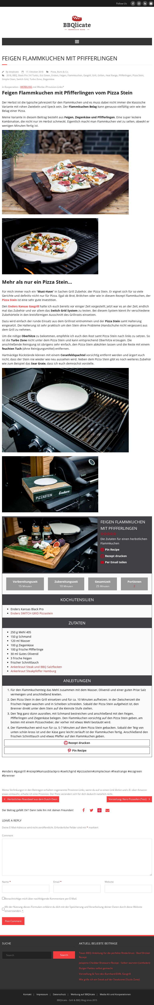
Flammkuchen (75, 75)
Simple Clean (8, 79)
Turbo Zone (36, 79)
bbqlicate (14, 71)
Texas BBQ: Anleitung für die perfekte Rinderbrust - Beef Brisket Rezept (114, 955)
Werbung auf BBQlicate (83, 994)
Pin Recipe (111, 549)
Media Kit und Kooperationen (115, 994)
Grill (94, 75)
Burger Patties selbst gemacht (96, 968)
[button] (102, 534)
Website (109, 881)
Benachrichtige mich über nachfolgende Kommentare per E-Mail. (41, 898)
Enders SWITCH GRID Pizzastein (32, 613)
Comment (7, 835)
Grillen (101, 75)
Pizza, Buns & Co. (60, 71)
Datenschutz (59, 994)
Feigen (63, 75)
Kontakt (27, 994)
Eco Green (45, 75)
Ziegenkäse (48, 79)
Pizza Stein (138, 75)
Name (6, 881)
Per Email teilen (115, 562)
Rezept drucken (115, 556)
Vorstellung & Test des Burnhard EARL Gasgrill (105, 974)
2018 (8, 75)
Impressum (42, 994)
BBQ (14, 75)
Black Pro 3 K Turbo (28, 75)
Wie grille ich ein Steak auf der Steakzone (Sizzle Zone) (109, 979)
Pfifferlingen (125, 75)
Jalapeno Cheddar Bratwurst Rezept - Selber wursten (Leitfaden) (114, 962)
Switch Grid (22, 79)
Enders (54, 75)
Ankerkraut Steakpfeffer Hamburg (33, 671)
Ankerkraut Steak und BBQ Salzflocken (36, 667)
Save (99, 810)
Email (57, 881)
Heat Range (112, 75)
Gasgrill (87, 75)
